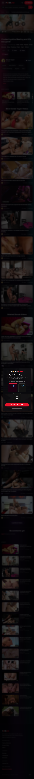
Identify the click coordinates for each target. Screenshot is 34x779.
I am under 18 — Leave (17, 408)
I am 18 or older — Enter (17, 405)
